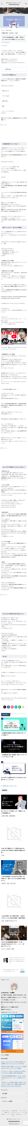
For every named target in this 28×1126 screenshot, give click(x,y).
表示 (10, 69)
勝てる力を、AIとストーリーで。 (14, 1119)
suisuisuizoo (14, 4)
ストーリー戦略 (10, 1114)
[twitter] (4, 707)
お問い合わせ (19, 1114)
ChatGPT (11, 785)
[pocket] (12, 707)
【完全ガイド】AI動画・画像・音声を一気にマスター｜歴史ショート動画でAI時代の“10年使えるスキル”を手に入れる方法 (13, 1084)
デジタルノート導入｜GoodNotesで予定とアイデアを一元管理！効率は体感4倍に (13, 1072)
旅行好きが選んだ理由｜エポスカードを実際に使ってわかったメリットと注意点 (13, 1067)
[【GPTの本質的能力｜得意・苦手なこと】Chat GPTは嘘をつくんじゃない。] (15, 707)
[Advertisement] (14, 134)
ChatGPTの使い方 (6, 1110)
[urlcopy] (23, 707)
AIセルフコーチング (16, 1112)
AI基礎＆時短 (6, 785)
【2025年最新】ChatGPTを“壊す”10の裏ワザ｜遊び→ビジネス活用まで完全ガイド (13, 878)
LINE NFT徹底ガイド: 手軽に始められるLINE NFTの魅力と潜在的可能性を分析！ (13, 850)
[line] (19, 707)
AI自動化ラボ (7, 1112)
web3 (15, 785)
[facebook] (8, 707)
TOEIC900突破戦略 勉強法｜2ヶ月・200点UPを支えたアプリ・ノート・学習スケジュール (12, 944)
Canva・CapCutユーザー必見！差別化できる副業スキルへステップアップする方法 (13, 1062)
